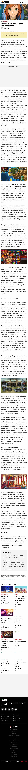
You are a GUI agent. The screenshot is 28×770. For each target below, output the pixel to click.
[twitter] (9, 709)
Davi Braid (3, 625)
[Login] (25, 2)
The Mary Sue (14, 750)
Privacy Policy (4, 720)
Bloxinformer (14, 756)
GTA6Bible (14, 758)
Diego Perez (4, 600)
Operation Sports (14, 748)
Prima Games (14, 737)
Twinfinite (14, 731)
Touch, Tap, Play (14, 752)
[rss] (2, 709)
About (2, 715)
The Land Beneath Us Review (5, 664)
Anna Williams (18, 604)
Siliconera (14, 739)
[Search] (20, 2)
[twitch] (5, 709)
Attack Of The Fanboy (14, 735)
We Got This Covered (14, 741)
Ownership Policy (17, 718)
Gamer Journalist (14, 744)
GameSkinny (14, 746)
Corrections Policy (5, 716)
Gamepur (14, 733)
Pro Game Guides (14, 729)
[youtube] (15, 709)
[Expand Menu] (22, 2)
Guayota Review (20, 641)
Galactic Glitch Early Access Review (6, 621)
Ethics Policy (16, 716)
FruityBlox (14, 754)
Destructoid (14, 742)
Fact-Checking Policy (6, 718)
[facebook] (12, 709)
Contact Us (16, 715)
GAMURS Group (24, 761)
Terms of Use (16, 720)
